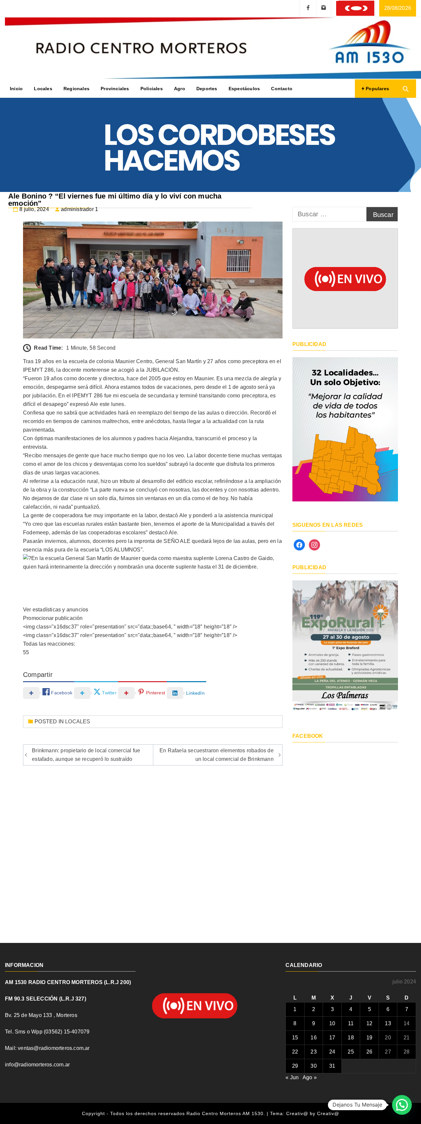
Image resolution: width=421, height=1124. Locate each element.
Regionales (76, 88)
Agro (179, 88)
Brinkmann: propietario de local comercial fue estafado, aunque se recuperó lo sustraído (86, 755)
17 (332, 1037)
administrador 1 (79, 209)
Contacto (281, 88)
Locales (43, 88)
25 (351, 1052)
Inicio (16, 88)
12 (369, 1023)
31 (332, 1066)
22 (295, 1052)
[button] (153, 609)
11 (351, 1023)
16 (313, 1037)
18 (351, 1037)
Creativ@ (328, 1113)
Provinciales (115, 88)
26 (369, 1052)
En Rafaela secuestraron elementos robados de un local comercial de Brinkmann (217, 755)
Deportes (206, 88)
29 (295, 1066)
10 (332, 1023)
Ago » (310, 1077)
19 (369, 1037)
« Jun (292, 1077)
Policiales (151, 88)
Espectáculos (244, 88)
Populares (376, 88)
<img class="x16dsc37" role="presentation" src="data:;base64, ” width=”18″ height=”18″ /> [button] (130, 626)
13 (388, 1023)
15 (295, 1037)
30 (313, 1066)
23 (313, 1052)
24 (332, 1052)
